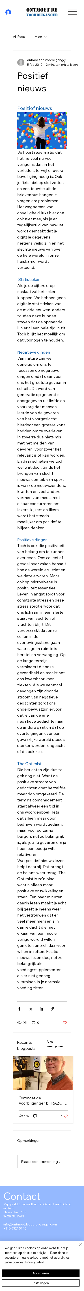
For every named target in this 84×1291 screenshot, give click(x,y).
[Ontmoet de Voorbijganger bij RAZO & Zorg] (43, 1073)
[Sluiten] (77, 1247)
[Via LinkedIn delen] (41, 1009)
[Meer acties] (64, 62)
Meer (38, 37)
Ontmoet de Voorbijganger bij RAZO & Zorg (42, 1100)
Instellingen (41, 1283)
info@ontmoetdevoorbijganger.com (30, 1224)
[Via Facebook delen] (19, 1009)
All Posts (19, 37)
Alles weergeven (55, 1043)
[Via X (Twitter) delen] (30, 1009)
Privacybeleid (34, 1262)
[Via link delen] (52, 1009)
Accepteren (41, 1273)
